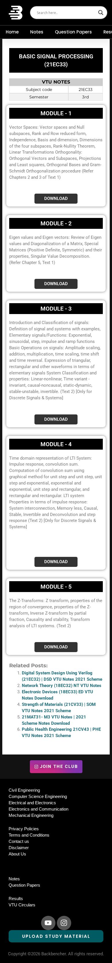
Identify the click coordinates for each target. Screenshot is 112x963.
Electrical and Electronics (32, 803)
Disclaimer (19, 847)
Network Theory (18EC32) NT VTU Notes (61, 685)
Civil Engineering (24, 790)
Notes (36, 32)
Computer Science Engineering (38, 796)
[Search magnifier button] (101, 13)
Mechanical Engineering (31, 815)
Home (12, 32)
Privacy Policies (24, 829)
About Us (17, 854)
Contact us (19, 841)
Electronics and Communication (38, 809)
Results (16, 898)
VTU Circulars (22, 905)
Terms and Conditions (29, 835)
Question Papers (73, 32)
